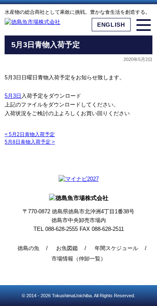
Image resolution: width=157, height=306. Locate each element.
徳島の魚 (28, 248)
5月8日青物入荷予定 (30, 142)
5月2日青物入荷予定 (30, 134)
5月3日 (13, 96)
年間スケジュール (116, 248)
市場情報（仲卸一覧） (78, 258)
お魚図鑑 (67, 248)
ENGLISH (111, 24)
